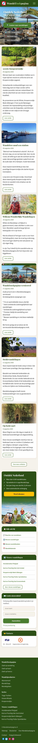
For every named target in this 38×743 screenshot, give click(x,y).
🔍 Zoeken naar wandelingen (17, 25)
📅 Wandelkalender (9, 548)
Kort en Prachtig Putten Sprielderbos (15, 577)
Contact (4, 735)
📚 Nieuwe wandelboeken (11, 544)
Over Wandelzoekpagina (27, 731)
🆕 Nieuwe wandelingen (11, 540)
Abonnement (6, 680)
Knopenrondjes (7, 701)
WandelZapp (6, 683)
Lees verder (8, 118)
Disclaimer (13, 731)
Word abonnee (19, 494)
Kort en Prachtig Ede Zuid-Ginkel (13, 568)
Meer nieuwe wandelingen (13, 587)
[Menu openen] (34, 3)
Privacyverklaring (9, 625)
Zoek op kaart (6, 668)
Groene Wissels (7, 698)
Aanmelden (16, 621)
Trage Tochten (6, 695)
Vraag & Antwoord (15, 735)
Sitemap (4, 731)
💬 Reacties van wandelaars (12, 535)
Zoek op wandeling (8, 665)
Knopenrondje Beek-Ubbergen (12, 572)
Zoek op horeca (7, 671)
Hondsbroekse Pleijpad (10, 564)
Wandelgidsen (6, 686)
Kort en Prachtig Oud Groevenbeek (14, 581)
